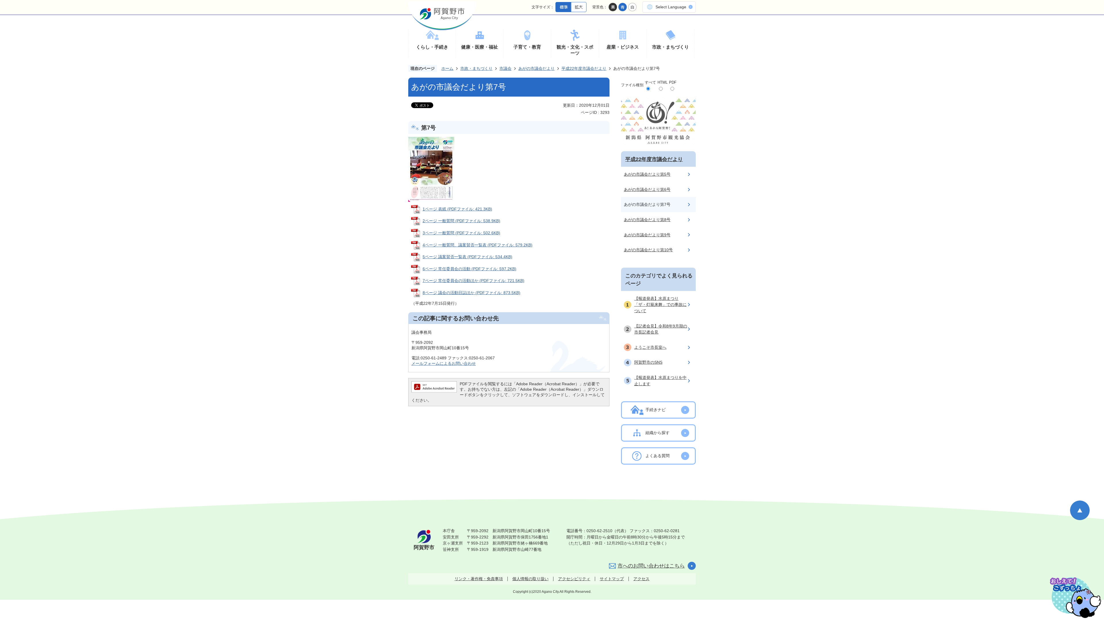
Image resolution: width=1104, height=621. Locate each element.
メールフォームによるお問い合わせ (443, 363)
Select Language (671, 7)
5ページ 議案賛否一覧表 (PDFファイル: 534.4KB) (467, 256)
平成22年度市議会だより (583, 68)
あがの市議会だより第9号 (647, 235)
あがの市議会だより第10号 (648, 250)
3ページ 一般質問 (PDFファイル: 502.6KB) (461, 233)
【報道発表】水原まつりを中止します (660, 380)
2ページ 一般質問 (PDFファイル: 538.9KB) (461, 220)
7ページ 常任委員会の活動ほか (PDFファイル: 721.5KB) (473, 280)
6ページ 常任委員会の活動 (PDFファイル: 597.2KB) (469, 269)
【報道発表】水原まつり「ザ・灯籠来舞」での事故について (660, 304)
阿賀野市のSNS (648, 362)
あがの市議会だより (536, 68)
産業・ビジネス (623, 47)
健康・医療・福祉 (479, 47)
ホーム (447, 68)
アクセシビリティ (574, 579)
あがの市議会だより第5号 (647, 174)
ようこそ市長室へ (650, 347)
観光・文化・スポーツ (575, 50)
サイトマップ (612, 579)
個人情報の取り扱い (530, 579)
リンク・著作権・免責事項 (479, 579)
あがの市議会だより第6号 (647, 189)
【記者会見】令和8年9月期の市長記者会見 (660, 329)
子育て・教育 (527, 47)
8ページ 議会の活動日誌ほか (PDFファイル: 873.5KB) (471, 292)
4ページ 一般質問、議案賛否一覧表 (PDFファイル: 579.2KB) (477, 245)
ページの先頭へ (1080, 510)
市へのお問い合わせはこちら (651, 566)
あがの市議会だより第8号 (647, 219)
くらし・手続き (432, 47)
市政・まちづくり (670, 47)
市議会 (505, 68)
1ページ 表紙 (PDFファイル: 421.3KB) (457, 209)
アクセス (641, 579)
